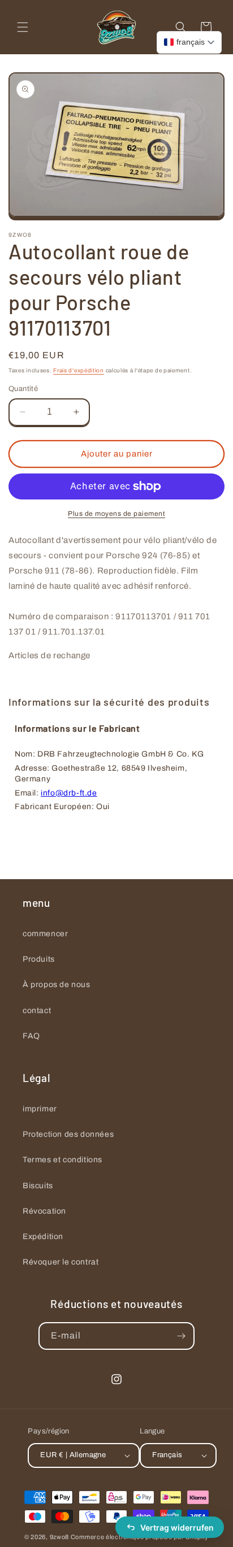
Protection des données (68, 1134)
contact (37, 1010)
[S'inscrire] (181, 1336)
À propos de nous (56, 984)
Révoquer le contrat (60, 1262)
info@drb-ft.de (69, 793)
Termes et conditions (62, 1159)
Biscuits (38, 1185)
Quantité (23, 389)
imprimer (40, 1109)
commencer (45, 933)
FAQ (31, 1036)
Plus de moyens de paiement (116, 514)
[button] (22, 27)
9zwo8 (60, 1536)
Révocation (44, 1211)
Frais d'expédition (78, 370)
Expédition (43, 1236)
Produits (39, 959)
